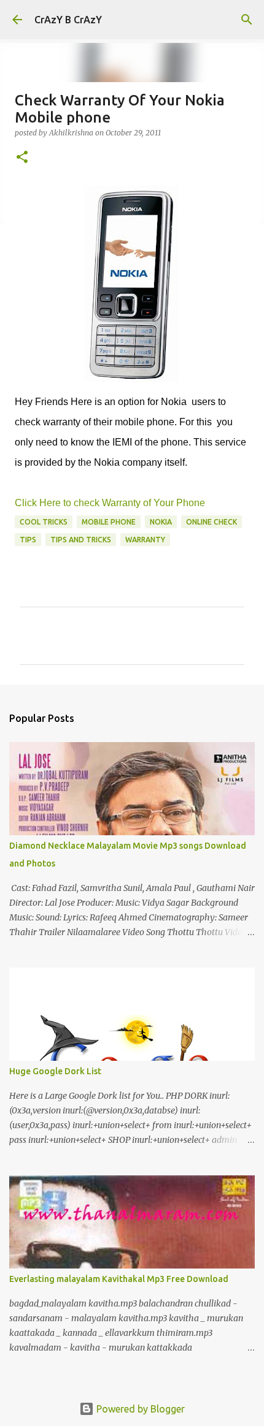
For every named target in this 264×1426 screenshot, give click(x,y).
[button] (22, 158)
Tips (28, 540)
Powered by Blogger (139, 1408)
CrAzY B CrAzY (68, 19)
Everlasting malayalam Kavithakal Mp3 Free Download (118, 1279)
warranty (145, 540)
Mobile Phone (109, 522)
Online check (211, 522)
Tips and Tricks (80, 540)
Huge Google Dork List (55, 1071)
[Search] (246, 19)
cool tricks (44, 522)
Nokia (161, 522)
